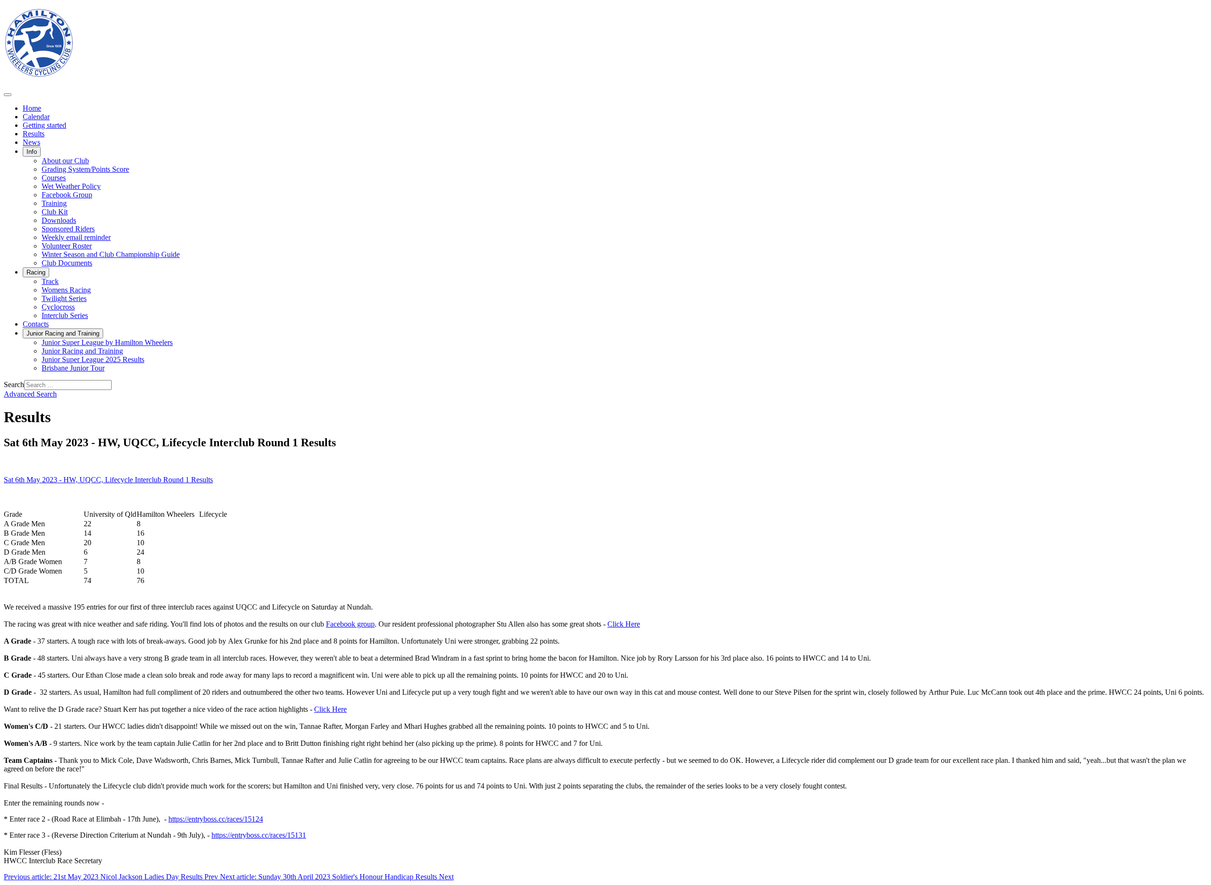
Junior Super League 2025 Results (93, 359)
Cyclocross (58, 307)
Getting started (44, 125)
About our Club (65, 161)
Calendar (36, 117)
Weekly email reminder (76, 237)
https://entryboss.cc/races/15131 (258, 835)
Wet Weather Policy (71, 186)
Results (33, 134)
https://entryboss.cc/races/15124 (215, 819)
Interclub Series (65, 315)
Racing (35, 272)
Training (54, 203)
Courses (54, 178)
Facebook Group (67, 195)
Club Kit (55, 212)
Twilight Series (64, 298)
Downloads (59, 220)
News (31, 142)
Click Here (623, 624)
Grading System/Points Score (85, 169)
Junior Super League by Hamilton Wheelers (107, 342)
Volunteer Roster (67, 246)
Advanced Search (30, 394)
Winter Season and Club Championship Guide (111, 254)
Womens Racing (66, 290)
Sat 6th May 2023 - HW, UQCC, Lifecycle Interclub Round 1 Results (108, 480)
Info (31, 151)
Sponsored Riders (68, 229)
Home (32, 108)
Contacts (36, 324)
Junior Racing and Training (62, 333)
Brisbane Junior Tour (73, 368)
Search (14, 385)
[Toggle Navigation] (7, 94)
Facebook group (350, 624)
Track (50, 281)
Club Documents (67, 263)
